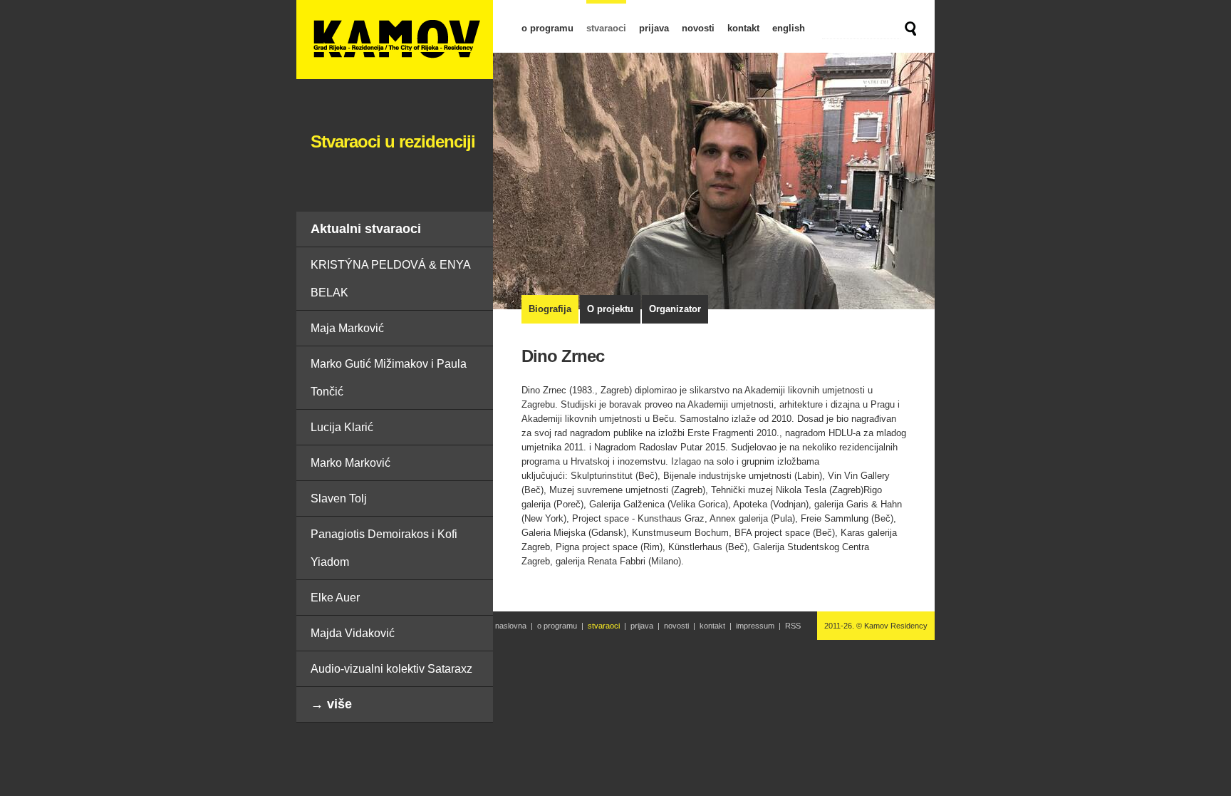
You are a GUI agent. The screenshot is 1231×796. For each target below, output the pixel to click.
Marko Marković (350, 463)
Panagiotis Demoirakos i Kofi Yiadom (384, 548)
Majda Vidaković (353, 633)
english (788, 28)
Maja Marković (347, 328)
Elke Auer (335, 597)
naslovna (510, 625)
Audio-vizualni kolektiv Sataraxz (391, 669)
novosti (698, 28)
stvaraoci (606, 28)
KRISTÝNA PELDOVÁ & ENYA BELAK (391, 279)
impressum (755, 625)
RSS (793, 625)
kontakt (743, 28)
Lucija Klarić (342, 427)
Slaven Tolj (339, 498)
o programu (547, 28)
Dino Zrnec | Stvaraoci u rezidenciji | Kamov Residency (394, 39)
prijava (654, 28)
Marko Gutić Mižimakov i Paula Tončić (389, 378)
